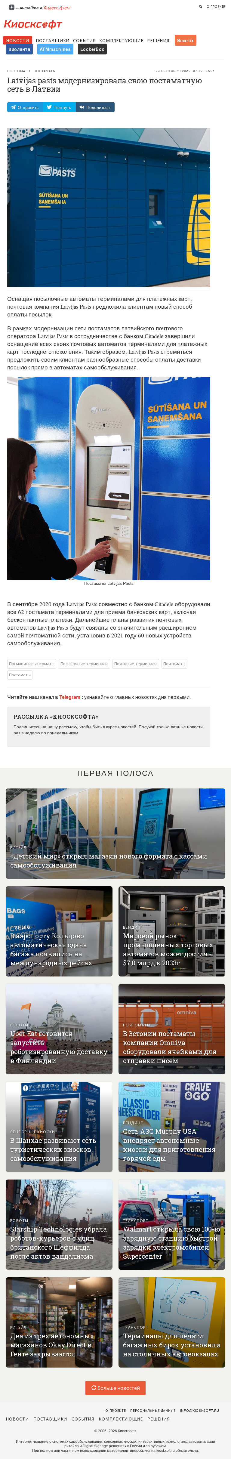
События (84, 40)
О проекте (216, 7)
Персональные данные (153, 1410)
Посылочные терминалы (84, 663)
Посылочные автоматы (31, 663)
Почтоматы (18, 71)
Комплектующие (121, 40)
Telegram (70, 696)
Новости (17, 40)
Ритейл (18, 847)
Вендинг (133, 927)
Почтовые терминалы (135, 663)
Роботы (19, 1024)
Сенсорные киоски (32, 1131)
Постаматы (45, 71)
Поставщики (52, 40)
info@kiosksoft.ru (199, 1410)
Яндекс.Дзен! (56, 8)
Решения (158, 40)
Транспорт (22, 927)
